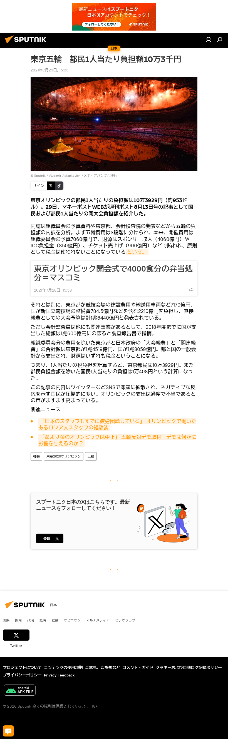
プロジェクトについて (22, 667)
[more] (191, 289)
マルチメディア (98, 620)
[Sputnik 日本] (27, 44)
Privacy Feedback (59, 675)
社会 (36, 456)
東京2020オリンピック (63, 456)
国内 (18, 620)
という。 (137, 252)
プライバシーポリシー (22, 675)
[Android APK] (20, 691)
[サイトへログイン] (208, 39)
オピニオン (72, 620)
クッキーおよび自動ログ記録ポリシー (189, 667)
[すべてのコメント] (8, 730)
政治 (30, 620)
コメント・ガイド (137, 667)
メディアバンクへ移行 (100, 175)
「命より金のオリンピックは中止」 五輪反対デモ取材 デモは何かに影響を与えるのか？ (117, 440)
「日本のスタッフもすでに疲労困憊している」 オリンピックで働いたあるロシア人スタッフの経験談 (117, 424)
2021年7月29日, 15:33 (49, 70)
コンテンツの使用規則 (63, 667)
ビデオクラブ (125, 620)
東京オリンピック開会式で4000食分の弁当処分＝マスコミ (113, 273)
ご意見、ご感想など (102, 667)
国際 (6, 620)
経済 (42, 620)
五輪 (91, 456)
